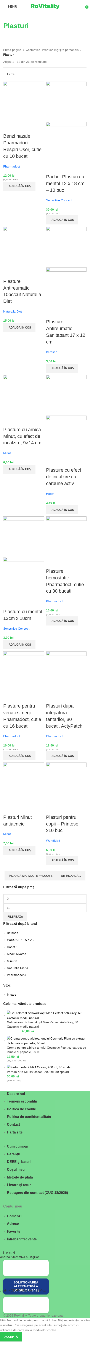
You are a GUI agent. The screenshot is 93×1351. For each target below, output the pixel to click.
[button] (19, 186)
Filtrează (15, 916)
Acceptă (11, 1336)
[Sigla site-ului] (45, 6)
